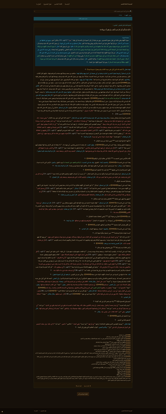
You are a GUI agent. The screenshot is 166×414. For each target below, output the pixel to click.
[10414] (113, 162)
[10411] (127, 114)
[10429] (113, 316)
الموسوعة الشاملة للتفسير (126, 411)
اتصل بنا (38, 4)
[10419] (124, 216)
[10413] (90, 158)
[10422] (113, 229)
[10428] (77, 294)
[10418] (123, 212)
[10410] (98, 101)
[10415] (88, 170)
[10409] (94, 98)
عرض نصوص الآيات (83, 19)
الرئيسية (67, 4)
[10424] (88, 274)
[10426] (42, 288)
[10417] (113, 203)
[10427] (53, 291)
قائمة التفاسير (58, 4)
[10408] (124, 83)
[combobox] (83, 11)
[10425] (100, 284)
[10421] (91, 225)
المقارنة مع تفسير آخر (83, 394)
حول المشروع (48, 4)
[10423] (99, 243)
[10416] (114, 185)
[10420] (119, 220)
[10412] (100, 145)
